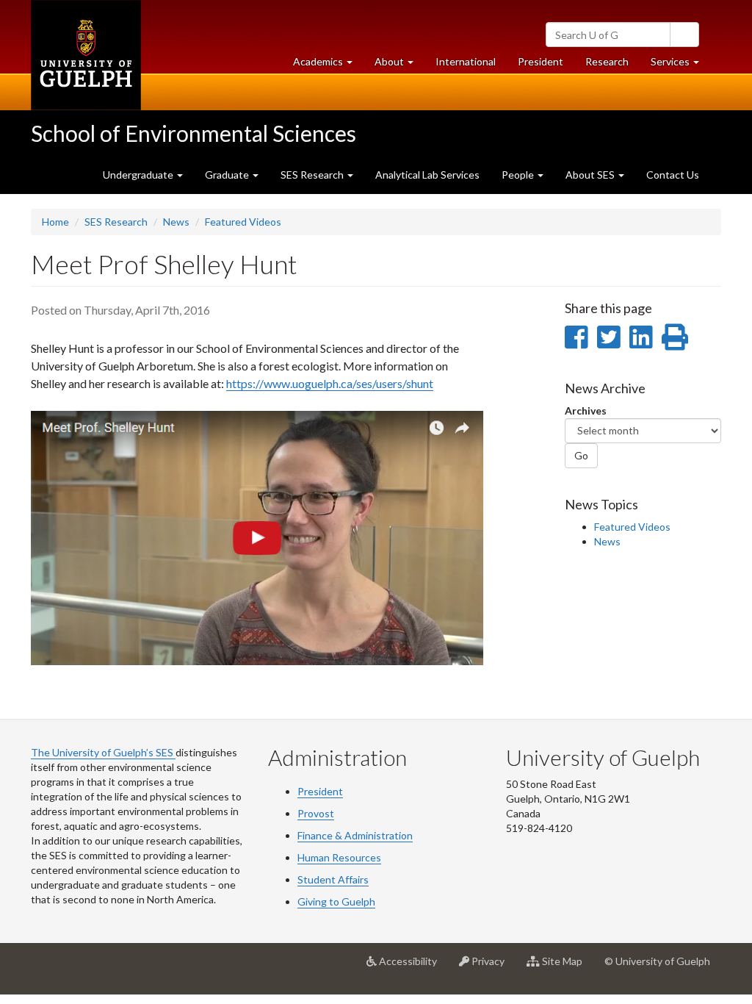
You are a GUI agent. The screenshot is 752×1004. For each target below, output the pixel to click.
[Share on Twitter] (608, 336)
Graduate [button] (228, 174)
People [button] (519, 174)
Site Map (566, 967)
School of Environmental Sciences (193, 133)
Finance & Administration (355, 835)
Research (612, 65)
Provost (315, 813)
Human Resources (339, 857)
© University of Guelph (657, 961)
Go (581, 455)
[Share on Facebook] (576, 336)
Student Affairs (333, 879)
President (540, 61)
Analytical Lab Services (427, 174)
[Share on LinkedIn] (640, 336)
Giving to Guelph (336, 901)
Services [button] (680, 65)
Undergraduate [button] (139, 174)
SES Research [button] (313, 174)
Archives (586, 410)
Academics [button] (328, 65)
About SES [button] (591, 174)
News (176, 221)
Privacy (492, 967)
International (465, 61)
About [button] (399, 65)
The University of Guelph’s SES (103, 752)
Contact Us (672, 174)
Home (55, 221)
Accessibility (412, 967)
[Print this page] (675, 336)
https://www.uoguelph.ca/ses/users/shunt (329, 383)
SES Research (116, 221)
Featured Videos (243, 221)
